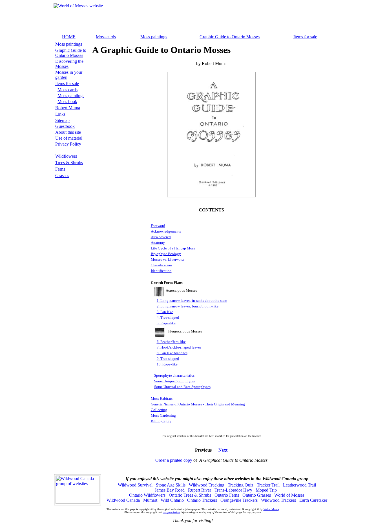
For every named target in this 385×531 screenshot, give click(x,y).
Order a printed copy (173, 460)
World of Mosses (289, 495)
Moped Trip (267, 490)
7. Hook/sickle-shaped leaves (179, 347)
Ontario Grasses (256, 495)
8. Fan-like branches (172, 353)
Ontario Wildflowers (147, 495)
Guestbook (65, 126)
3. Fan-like (165, 312)
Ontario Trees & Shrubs (190, 495)
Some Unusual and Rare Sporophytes (182, 387)
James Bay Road (170, 490)
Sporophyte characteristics (174, 375)
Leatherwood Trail (299, 485)
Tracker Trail (268, 485)
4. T (160, 317)
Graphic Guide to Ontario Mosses (230, 36)
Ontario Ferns (226, 495)
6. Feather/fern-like (171, 342)
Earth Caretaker (313, 500)
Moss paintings (153, 36)
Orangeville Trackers (239, 500)
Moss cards (106, 36)
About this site (68, 132)
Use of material (68, 138)
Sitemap (62, 120)
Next (222, 450)
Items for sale (305, 36)
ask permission (171, 512)
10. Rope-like (167, 364)
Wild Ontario (172, 500)
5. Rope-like (166, 323)
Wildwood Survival (135, 485)
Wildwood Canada (123, 500)
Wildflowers (66, 156)
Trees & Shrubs (69, 162)
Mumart (150, 500)
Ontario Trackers (202, 500)
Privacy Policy (68, 144)
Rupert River (199, 490)
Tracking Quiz (240, 485)
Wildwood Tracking (206, 485)
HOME (69, 36)
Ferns (60, 169)
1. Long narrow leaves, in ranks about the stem (192, 300)
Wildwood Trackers (278, 500)
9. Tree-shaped (168, 358)
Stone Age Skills (170, 485)
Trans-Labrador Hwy (233, 490)
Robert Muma (67, 107)
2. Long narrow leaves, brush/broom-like (187, 306)
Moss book (67, 101)
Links (60, 114)
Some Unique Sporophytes (174, 381)
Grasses (62, 175)
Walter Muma (271, 509)
